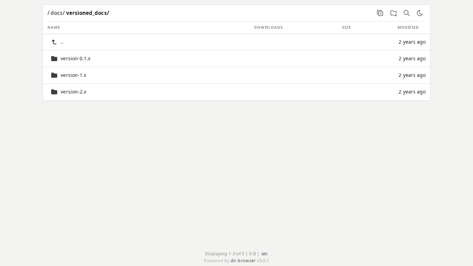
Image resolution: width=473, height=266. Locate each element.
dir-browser (243, 261)
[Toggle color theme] (420, 13)
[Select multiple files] (380, 13)
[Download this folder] (393, 13)
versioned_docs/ (87, 12)
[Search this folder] (406, 13)
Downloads (268, 27)
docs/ (58, 12)
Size (346, 27)
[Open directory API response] (264, 253)
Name (53, 27)
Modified (408, 27)
